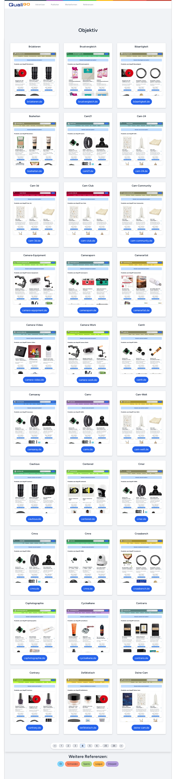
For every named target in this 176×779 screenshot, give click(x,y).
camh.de (141, 379)
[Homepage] (19, 4)
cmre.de (88, 588)
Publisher (55, 4)
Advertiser (40, 4)
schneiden (72, 764)
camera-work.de (88, 379)
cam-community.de (141, 240)
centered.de (88, 519)
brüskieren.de (34, 101)
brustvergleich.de (88, 101)
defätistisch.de (88, 727)
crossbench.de (141, 588)
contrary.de (34, 727)
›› (121, 745)
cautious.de (34, 519)
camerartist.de (141, 310)
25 (106, 745)
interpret (112, 764)
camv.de (88, 449)
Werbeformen (71, 4)
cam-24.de (141, 171)
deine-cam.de (141, 727)
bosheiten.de (34, 171)
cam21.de (88, 171)
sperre (86, 764)
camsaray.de (34, 449)
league (98, 764)
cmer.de (141, 519)
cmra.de (34, 588)
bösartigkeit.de (141, 101)
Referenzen (88, 4)
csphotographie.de (34, 658)
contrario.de (141, 658)
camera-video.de (34, 379)
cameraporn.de (88, 310)
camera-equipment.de (34, 310)
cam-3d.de (34, 240)
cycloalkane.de (88, 658)
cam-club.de (88, 240)
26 (114, 745)
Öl (61, 764)
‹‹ (55, 745)
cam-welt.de (141, 449)
